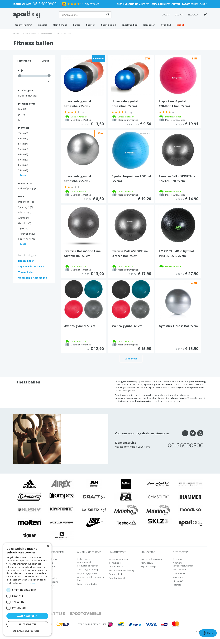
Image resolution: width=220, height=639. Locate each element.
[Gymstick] (158, 496)
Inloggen (193, 14)
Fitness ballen (64, 33)
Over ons (177, 558)
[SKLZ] (158, 520)
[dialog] (27, 589)
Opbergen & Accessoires (32, 277)
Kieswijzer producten (87, 583)
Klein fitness (60, 24)
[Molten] (29, 522)
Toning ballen (26, 272)
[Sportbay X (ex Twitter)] (193, 433)
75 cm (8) (23, 133)
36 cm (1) (23, 170)
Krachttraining (23, 24)
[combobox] (42, 61)
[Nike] (94, 522)
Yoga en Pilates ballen (31, 266)
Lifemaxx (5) (24, 212)
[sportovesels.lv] (86, 613)
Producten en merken (87, 565)
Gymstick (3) (24, 223)
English (166, 14)
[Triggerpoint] (62, 535)
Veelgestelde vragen (119, 558)
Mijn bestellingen (149, 566)
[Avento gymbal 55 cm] (83, 299)
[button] (27, 631)
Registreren (156, 558)
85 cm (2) (23, 164)
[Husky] (29, 509)
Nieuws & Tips (179, 581)
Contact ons (114, 562)
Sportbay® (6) (25, 207)
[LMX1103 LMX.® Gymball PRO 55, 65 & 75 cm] (178, 224)
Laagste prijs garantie (87, 573)
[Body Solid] (158, 483)
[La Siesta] (94, 509)
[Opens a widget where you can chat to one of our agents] (208, 633)
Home (16, 33)
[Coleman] (29, 496)
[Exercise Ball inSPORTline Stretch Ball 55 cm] (83, 224)
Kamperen (149, 24)
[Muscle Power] (62, 522)
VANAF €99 (133, 4)
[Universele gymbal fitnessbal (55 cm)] (83, 150)
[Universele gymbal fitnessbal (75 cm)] (83, 75)
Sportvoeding (130, 24)
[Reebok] (126, 522)
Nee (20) (22, 109)
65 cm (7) (23, 138)
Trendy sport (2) (26, 233)
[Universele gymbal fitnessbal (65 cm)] (131, 75)
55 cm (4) (23, 143)
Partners (177, 584)
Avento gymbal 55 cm (79, 326)
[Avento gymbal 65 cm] (131, 299)
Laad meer (131, 358)
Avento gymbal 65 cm (126, 326)
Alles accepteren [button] (27, 616)
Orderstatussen (116, 566)
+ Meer (22, 175)
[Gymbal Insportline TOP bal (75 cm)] (131, 150)
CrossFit (42, 24)
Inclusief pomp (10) (28, 188)
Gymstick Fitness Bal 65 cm (178, 326)
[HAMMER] (190, 496)
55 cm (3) (23, 148)
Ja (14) (21, 114)
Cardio (76, 24)
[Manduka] (190, 509)
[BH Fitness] (94, 483)
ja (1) (21, 119)
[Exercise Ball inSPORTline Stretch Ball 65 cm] (178, 150)
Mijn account (147, 562)
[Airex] (62, 483)
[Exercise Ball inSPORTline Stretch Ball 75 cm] (131, 224)
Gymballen (46, 33)
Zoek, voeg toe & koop (88, 569)
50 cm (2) (23, 159)
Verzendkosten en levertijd (122, 570)
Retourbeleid (115, 574)
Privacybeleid (179, 569)
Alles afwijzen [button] (27, 624)
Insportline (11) (26, 201)
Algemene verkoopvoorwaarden (183, 564)
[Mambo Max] (126, 509)
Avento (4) (23, 217)
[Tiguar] (29, 535)
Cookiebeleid (179, 573)
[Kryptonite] (61, 508)
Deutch (179, 14)
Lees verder (29, 583)
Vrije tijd (166, 24)
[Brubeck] (190, 483)
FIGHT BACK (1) (26, 239)
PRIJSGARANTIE (194, 4)
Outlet (180, 24)
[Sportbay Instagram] (200, 433)
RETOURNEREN (165, 4)
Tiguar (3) (23, 228)
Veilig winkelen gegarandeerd (84, 560)
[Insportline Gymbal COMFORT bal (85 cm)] (178, 75)
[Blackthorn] (126, 483)
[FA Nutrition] (126, 496)
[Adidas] (29, 483)
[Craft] (94, 496)
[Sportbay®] (190, 522)
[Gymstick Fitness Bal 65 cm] (178, 299)
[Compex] (61, 495)
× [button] (48, 546)
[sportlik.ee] (54, 613)
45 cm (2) (23, 154)
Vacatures (177, 577)
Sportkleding (108, 24)
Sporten (90, 24)
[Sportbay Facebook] (185, 433)
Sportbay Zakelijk (117, 577)
